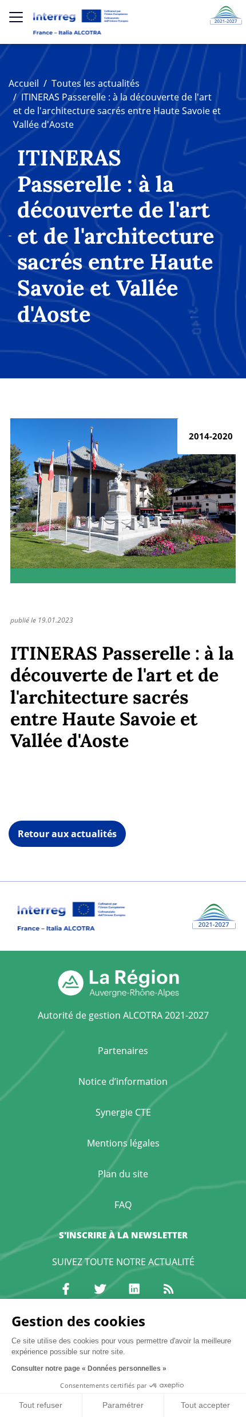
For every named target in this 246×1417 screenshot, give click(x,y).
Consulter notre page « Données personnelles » (88, 1368)
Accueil (24, 83)
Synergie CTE (123, 1112)
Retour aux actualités (67, 833)
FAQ (123, 1204)
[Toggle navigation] (16, 17)
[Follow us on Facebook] (65, 1289)
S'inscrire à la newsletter (123, 1235)
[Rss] (168, 1289)
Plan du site (123, 1174)
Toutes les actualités (95, 83)
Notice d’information (123, 1081)
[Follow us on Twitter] (100, 1289)
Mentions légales (123, 1143)
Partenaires (123, 1050)
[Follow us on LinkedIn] (134, 1289)
